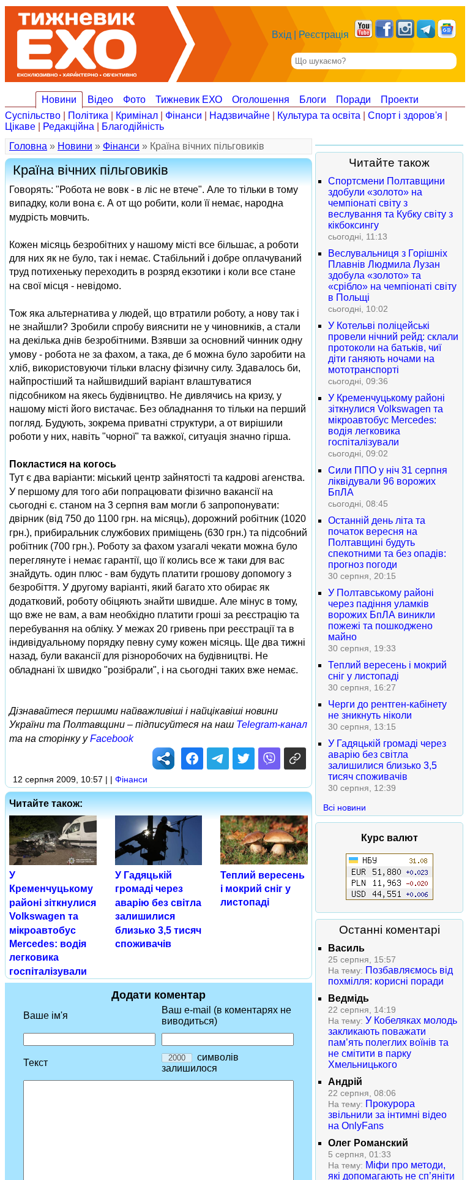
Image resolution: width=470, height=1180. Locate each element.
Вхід (281, 34)
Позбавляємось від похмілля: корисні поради (390, 975)
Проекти (400, 99)
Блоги (312, 99)
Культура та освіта (318, 115)
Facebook (111, 738)
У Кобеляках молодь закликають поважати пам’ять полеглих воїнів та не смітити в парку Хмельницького (392, 1042)
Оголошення (260, 99)
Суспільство (33, 115)
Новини (59, 99)
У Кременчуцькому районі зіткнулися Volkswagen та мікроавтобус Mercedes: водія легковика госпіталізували (386, 420)
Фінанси (183, 115)
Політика (88, 115)
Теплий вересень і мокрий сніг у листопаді (262, 889)
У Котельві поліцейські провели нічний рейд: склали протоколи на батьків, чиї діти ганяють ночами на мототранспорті (393, 347)
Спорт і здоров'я (405, 115)
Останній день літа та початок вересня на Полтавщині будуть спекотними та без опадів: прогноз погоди (387, 542)
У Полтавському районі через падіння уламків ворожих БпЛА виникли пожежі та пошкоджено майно (381, 615)
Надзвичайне (239, 115)
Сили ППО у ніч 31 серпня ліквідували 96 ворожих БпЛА (387, 481)
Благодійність (133, 126)
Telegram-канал (271, 724)
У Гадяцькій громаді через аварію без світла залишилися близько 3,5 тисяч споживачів (387, 760)
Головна (28, 146)
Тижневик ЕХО (188, 99)
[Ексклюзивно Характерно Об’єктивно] (76, 41)
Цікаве (20, 126)
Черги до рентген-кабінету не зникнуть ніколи (387, 709)
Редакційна (68, 126)
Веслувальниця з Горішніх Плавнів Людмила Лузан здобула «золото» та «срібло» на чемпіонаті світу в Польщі (392, 275)
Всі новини (344, 807)
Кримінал (137, 115)
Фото (134, 99)
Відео (100, 99)
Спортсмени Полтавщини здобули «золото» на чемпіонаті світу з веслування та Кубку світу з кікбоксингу (390, 203)
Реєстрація (324, 34)
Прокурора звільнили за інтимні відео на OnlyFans (387, 1115)
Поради (353, 99)
